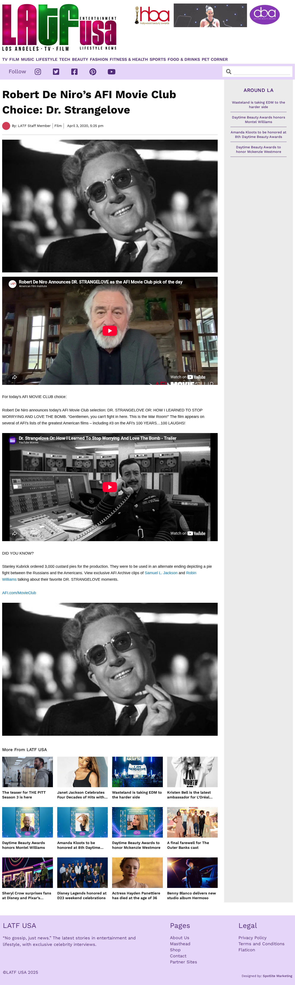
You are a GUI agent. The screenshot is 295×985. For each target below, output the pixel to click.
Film (14, 59)
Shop (175, 949)
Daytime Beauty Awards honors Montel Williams (23, 845)
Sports (158, 59)
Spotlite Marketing (277, 976)
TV (5, 59)
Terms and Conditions (261, 943)
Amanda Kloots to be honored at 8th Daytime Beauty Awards (78, 845)
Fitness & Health (129, 59)
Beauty (80, 59)
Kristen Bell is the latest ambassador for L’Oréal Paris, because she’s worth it (191, 795)
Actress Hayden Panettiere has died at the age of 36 (136, 895)
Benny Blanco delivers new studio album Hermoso (191, 895)
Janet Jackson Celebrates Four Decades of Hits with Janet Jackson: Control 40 (81, 795)
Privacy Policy (252, 937)
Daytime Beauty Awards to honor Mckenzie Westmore (136, 845)
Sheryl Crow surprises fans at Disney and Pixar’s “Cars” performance (26, 895)
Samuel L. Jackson (161, 573)
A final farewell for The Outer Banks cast (188, 845)
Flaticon (246, 949)
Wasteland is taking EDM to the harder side (137, 794)
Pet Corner (215, 59)
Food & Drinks (184, 59)
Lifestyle (46, 59)
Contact (178, 955)
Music (27, 59)
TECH (64, 59)
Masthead (180, 943)
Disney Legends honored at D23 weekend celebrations (81, 895)
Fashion (99, 59)
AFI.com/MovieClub (19, 593)
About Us (179, 937)
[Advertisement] (208, 40)
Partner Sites (183, 961)
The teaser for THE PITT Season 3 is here (24, 794)
